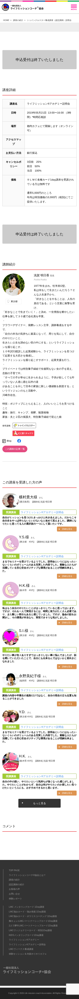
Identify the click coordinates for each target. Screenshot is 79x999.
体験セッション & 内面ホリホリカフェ (28, 954)
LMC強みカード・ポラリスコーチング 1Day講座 (33, 916)
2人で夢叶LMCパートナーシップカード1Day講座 (33, 925)
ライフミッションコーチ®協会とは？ (27, 875)
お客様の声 (14, 889)
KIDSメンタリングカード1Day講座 (26, 935)
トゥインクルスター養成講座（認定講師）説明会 (49, 20)
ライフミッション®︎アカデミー (24, 939)
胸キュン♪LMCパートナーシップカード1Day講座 (33, 921)
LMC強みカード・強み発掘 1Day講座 (27, 911)
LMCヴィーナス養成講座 (21, 949)
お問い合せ (14, 894)
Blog (9, 441)
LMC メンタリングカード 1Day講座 (26, 907)
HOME (6, 20)
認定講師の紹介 (16, 884)
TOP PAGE (14, 870)
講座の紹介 (18, 20)
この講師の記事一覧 (15, 449)
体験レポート (15, 898)
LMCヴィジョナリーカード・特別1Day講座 (30, 930)
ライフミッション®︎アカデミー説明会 (42, 512)
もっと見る (39, 803)
